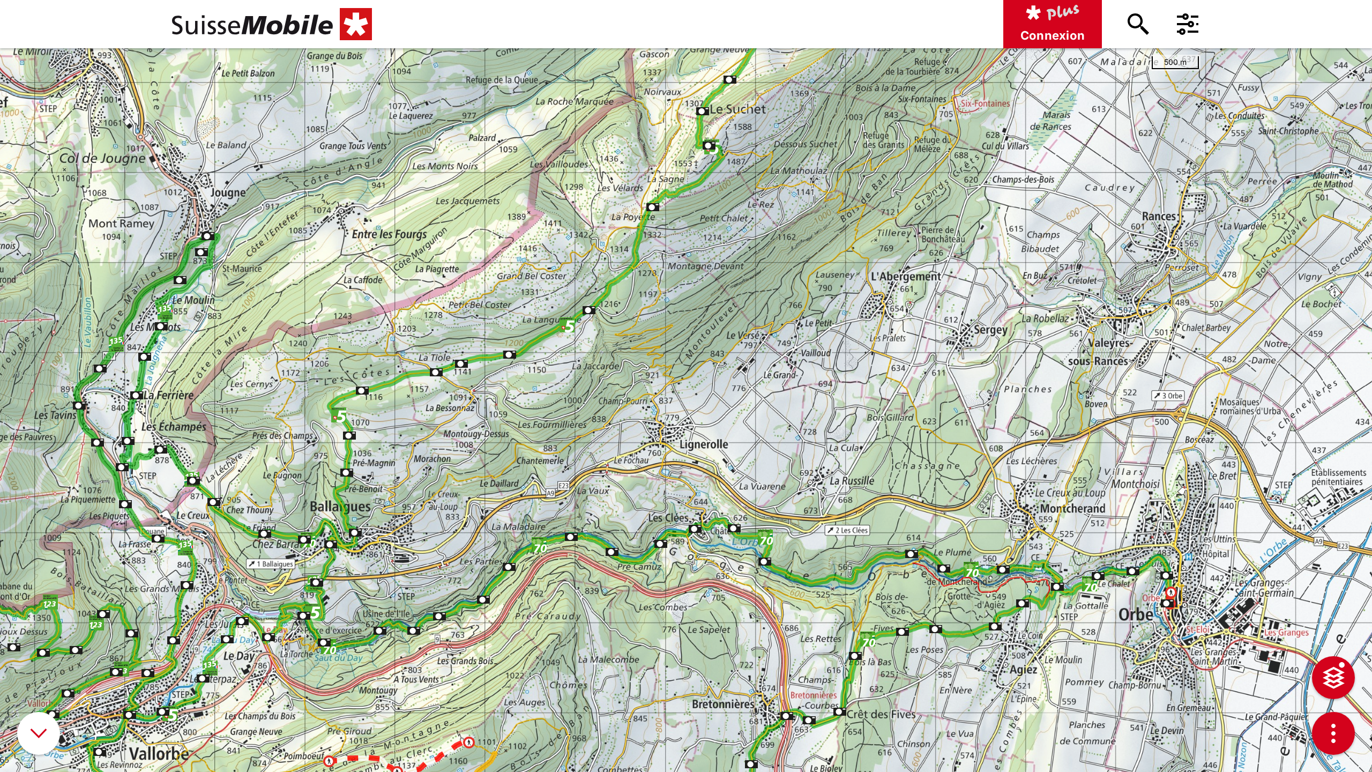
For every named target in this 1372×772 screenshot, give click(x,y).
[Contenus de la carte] (1333, 677)
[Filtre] (1187, 24)
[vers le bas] (38, 733)
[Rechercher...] (1138, 24)
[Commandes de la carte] (1333, 733)
